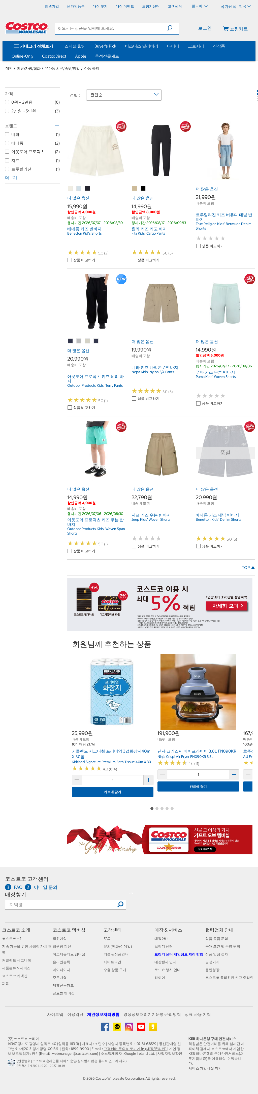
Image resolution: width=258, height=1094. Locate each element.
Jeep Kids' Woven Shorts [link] (151, 519)
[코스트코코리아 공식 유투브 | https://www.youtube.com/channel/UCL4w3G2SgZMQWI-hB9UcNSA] (141, 1028)
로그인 (205, 28)
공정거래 (212, 962)
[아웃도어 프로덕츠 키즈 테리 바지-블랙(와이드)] (70, 341)
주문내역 (60, 977)
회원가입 (60, 938)
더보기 (11, 177)
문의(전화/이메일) (118, 946)
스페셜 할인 (75, 46)
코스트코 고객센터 (27, 879)
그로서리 (196, 46)
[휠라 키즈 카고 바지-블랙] (143, 188)
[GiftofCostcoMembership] (159, 851)
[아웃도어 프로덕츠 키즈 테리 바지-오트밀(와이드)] (87, 341)
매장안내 (161, 938)
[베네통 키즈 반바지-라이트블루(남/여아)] (79, 188)
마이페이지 (61, 970)
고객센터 (113, 930)
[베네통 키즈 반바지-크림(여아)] (70, 188)
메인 (9, 68)
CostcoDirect (54, 56)
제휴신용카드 (63, 985)
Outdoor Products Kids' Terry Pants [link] (95, 385)
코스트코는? (11, 938)
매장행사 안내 (165, 962)
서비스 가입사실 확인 (205, 1068)
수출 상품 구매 (115, 970)
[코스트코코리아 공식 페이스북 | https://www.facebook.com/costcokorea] (105, 1028)
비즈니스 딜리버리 (141, 46)
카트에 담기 (112, 792)
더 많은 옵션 (78, 197)
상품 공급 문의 (216, 938)
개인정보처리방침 (103, 1014)
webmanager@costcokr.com (74, 1053)
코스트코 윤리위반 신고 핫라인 (229, 977)
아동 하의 (91, 68)
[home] (27, 27)
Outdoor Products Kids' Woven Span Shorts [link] (96, 531)
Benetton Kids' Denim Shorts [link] (218, 519)
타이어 (173, 46)
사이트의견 (112, 962)
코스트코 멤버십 (69, 930)
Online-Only (22, 56)
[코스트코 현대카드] (159, 628)
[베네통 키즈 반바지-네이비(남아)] (87, 188)
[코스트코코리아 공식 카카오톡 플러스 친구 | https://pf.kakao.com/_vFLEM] (117, 1028)
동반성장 (212, 970)
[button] (173, 28)
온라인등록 (61, 962)
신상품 (219, 46)
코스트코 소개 (16, 930)
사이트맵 (55, 1014)
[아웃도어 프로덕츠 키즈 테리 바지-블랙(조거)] (96, 341)
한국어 (197, 6)
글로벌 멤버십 (64, 993)
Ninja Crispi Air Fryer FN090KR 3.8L (185, 756)
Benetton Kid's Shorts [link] (84, 233)
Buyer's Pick (105, 46)
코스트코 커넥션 (14, 976)
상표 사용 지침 (198, 1014)
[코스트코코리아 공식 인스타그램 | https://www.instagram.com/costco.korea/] (129, 1028)
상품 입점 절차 (216, 954)
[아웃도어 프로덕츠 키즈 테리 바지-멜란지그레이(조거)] (79, 341)
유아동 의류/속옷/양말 (62, 68)
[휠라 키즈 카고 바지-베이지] (135, 188)
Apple (80, 56)
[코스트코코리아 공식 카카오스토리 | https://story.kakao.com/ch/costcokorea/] (153, 1028)
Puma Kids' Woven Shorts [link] (216, 376)
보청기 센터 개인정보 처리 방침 (178, 954)
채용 (5, 983)
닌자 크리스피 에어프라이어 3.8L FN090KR (196, 751)
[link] (96, 177)
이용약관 (75, 1014)
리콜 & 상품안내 (116, 954)
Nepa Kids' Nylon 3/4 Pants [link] (153, 372)
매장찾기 (15, 894)
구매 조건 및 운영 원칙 (222, 946)
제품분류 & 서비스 (16, 968)
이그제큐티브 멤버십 (69, 954)
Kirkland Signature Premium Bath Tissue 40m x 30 (111, 762)
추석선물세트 (107, 56)
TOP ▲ (248, 567)
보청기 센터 (163, 946)
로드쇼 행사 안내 (167, 970)
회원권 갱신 (62, 946)
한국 (242, 6)
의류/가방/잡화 (29, 68)
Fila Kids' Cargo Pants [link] (148, 233)
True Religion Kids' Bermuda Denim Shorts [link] (223, 226)
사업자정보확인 (169, 1053)
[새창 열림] (12, 1064)
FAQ (107, 938)
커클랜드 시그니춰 (16, 960)
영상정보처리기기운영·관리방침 (152, 1014)
